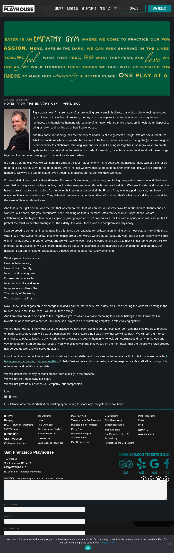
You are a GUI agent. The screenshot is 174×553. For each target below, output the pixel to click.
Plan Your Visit (78, 416)
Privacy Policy (107, 542)
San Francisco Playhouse (50, 443)
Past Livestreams (113, 420)
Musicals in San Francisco (84, 424)
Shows (8, 416)
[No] (169, 544)
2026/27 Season (12, 429)
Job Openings (44, 416)
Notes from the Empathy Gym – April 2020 (42, 103)
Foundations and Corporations (119, 443)
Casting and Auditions (15, 443)
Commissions (111, 416)
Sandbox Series (79, 437)
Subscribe (11, 434)
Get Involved (13, 438)
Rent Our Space (46, 424)
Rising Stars (77, 429)
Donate (143, 429)
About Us (44, 438)
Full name (11, 504)
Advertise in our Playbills (50, 429)
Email (7, 516)
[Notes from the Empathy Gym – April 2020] (87, 58)
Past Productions (146, 416)
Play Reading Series (81, 442)
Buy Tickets (146, 434)
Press (141, 420)
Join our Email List (47, 433)
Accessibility (111, 438)
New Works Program (81, 433)
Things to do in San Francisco (86, 420)
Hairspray (9, 420)
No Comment (22, 100)
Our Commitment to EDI (117, 434)
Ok (87, 548)
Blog (140, 424)
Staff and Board (112, 429)
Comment (10, 477)
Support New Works (114, 424)
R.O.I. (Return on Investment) (18, 424)
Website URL (12, 528)
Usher (41, 420)
